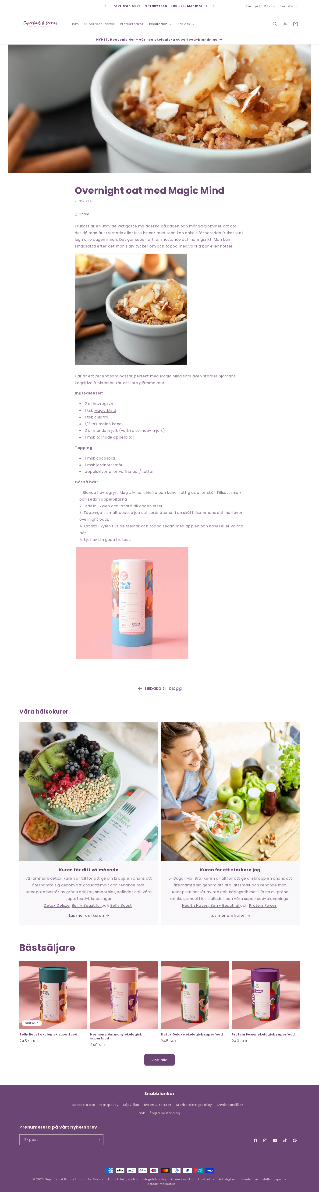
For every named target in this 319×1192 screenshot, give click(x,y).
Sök (142, 1113)
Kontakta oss (83, 1104)
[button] (160, 24)
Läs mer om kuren (86, 915)
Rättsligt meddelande (235, 1179)
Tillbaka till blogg (163, 688)
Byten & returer (157, 1104)
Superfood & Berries (59, 1179)
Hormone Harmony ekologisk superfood (116, 1037)
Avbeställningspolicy (270, 1179)
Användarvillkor (229, 1104)
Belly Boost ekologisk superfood (48, 1035)
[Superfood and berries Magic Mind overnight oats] (132, 659)
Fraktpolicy (109, 1104)
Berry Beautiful (87, 905)
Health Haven (195, 905)
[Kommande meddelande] (214, 6)
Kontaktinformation (162, 1184)
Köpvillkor (131, 1104)
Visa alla (159, 1059)
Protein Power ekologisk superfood (263, 1035)
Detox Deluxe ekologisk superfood (192, 1035)
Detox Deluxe (57, 905)
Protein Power (263, 905)
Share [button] (84, 214)
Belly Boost (121, 905)
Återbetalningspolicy (194, 1104)
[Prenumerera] (98, 1139)
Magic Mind (105, 410)
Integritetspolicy (154, 1179)
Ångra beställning (164, 1113)
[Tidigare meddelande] (105, 6)
